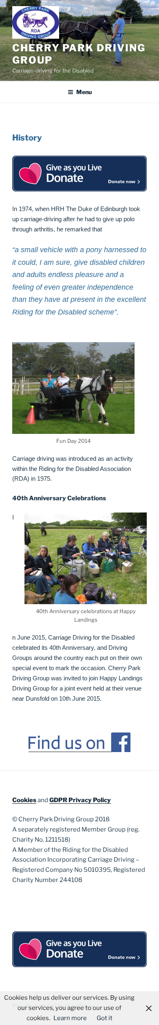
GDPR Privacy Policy (80, 800)
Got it (105, 1018)
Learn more (70, 1018)
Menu (84, 91)
